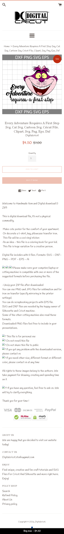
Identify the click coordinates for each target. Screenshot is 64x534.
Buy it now (32, 180)
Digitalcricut (40, 521)
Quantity (32, 153)
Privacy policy (9, 504)
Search (6, 491)
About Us (7, 500)
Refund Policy (9, 495)
